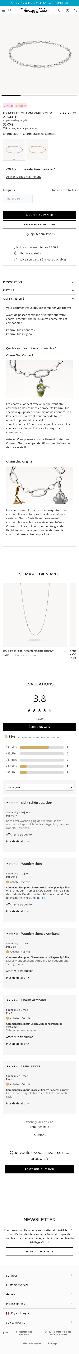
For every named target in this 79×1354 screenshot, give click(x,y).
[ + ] (44, 898)
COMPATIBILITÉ (13, 298)
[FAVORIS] (60, 10)
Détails (9, 290)
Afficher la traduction (19, 834)
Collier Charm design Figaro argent (28, 651)
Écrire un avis (39, 727)
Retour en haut (39, 1127)
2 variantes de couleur (27, 655)
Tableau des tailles (64, 190)
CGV (5, 1333)
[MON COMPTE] (67, 10)
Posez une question (39, 1169)
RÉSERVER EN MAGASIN (39, 224)
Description (12, 282)
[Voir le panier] (75, 10)
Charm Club (10, 134)
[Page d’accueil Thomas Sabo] (10, 10)
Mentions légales (32, 1343)
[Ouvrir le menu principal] (3, 10)
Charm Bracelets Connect (39, 134)
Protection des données (24, 1333)
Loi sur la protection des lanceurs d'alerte (58, 1333)
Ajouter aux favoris (42, 234)
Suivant (40, 1135)
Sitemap (52, 1343)
